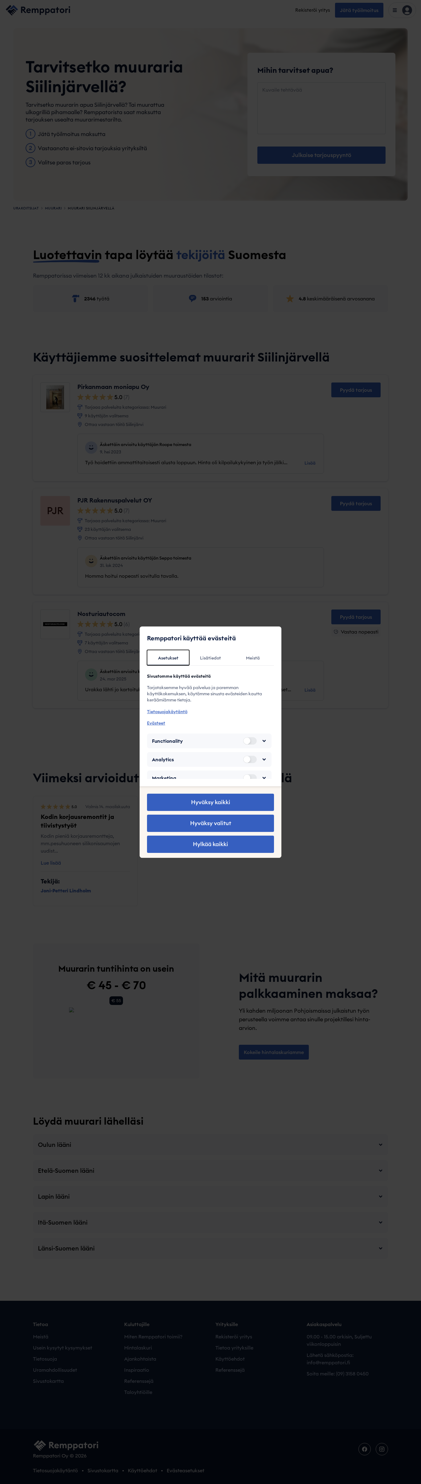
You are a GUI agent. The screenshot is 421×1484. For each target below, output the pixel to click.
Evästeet (156, 723)
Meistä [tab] (253, 658)
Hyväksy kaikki (210, 802)
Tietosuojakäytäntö (167, 711)
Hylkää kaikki (210, 844)
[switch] (250, 741)
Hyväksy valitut (210, 823)
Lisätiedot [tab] (210, 658)
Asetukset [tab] (168, 658)
